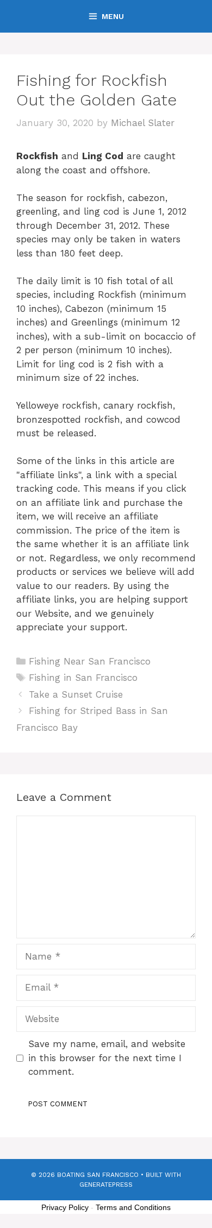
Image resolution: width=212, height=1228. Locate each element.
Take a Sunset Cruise (76, 694)
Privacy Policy (65, 1207)
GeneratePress (106, 1184)
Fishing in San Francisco (83, 677)
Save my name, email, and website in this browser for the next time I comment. (106, 1057)
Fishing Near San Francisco (90, 661)
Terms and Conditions (133, 1207)
